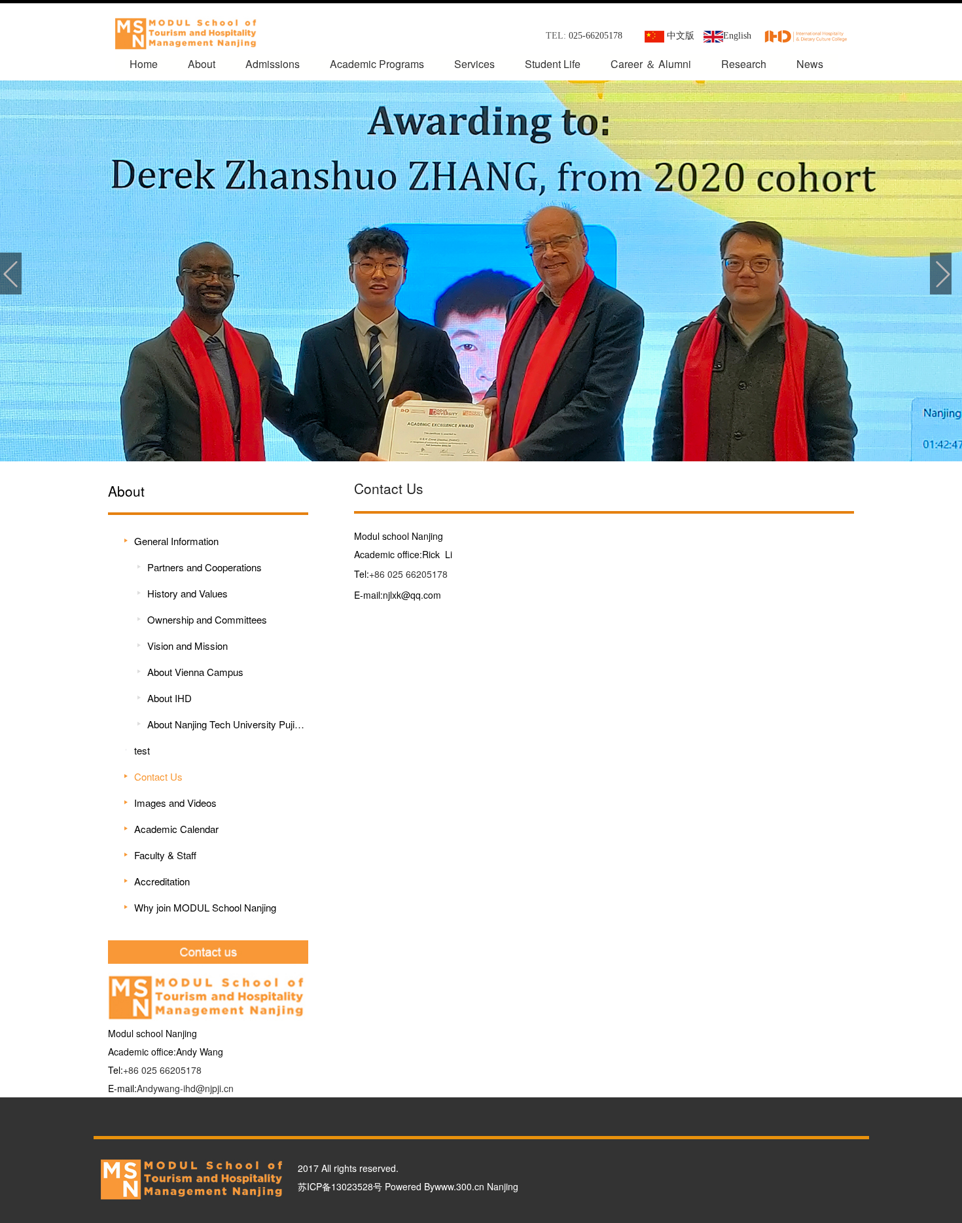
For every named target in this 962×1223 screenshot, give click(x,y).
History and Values (187, 593)
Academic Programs (377, 63)
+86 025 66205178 (162, 1069)
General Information (176, 541)
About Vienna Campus (195, 672)
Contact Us (158, 776)
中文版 (682, 36)
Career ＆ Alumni (651, 63)
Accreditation (162, 881)
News (809, 63)
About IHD (169, 698)
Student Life (552, 63)
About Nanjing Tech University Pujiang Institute (226, 724)
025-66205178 (595, 36)
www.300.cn (459, 1186)
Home (144, 63)
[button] (11, 273)
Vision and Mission (187, 645)
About (201, 63)
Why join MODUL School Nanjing (205, 907)
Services (474, 63)
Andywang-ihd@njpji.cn (185, 1088)
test (142, 750)
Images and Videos (175, 802)
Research (743, 63)
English (737, 36)
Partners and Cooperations (204, 567)
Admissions (272, 63)
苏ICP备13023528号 (340, 1186)
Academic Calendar (176, 829)
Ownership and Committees (207, 619)
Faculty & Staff (165, 855)
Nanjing (502, 1186)
